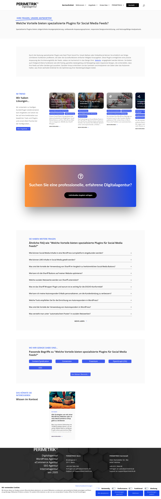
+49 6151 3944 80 (116, 466)
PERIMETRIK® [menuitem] (117, 5)
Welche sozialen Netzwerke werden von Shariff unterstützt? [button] (54, 280)
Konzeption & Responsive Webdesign (117, 113)
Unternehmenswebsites (113, 111)
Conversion (67, 361)
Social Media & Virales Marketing (59, 111)
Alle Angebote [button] (22, 129)
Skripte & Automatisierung (143, 115)
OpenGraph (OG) (120, 361)
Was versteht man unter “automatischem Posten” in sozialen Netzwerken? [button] (60, 314)
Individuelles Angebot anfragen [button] (80, 195)
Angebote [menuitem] (92, 5)
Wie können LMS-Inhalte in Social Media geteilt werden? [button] (52, 260)
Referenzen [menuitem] (80, 5)
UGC (40, 368)
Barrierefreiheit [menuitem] (68, 5)
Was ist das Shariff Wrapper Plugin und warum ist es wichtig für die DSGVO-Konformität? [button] (66, 287)
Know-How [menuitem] (104, 5)
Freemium (93, 361)
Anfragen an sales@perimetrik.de (78, 469)
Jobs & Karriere (83, 116)
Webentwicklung (69, 113)
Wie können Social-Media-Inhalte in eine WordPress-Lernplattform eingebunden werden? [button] (66, 253)
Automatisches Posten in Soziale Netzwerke (118, 101)
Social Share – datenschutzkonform (59, 101)
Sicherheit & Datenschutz (56, 113)
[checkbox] (98, 488)
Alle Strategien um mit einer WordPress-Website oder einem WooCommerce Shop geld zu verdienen (62, 418)
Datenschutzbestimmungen (83, 486)
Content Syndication (40, 361)
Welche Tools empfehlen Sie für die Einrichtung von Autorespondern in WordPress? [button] (63, 300)
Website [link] (98, 60)
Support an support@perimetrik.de (79, 471)
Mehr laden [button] (79, 321)
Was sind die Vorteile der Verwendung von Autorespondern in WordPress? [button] (60, 307)
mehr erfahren (54, 126)
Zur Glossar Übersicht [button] (80, 374)
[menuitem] (132, 5)
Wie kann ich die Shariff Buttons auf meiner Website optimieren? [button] (55, 273)
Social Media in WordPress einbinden (90, 102)
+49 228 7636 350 (72, 466)
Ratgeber (54, 412)
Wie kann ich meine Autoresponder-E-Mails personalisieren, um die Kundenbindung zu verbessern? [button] (70, 293)
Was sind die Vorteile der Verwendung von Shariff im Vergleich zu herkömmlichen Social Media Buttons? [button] (72, 266)
